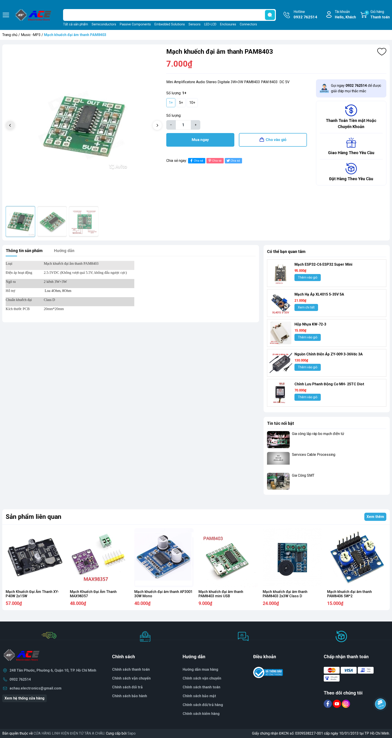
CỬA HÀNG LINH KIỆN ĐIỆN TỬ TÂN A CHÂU (69, 733)
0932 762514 (20, 679)
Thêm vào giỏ (307, 277)
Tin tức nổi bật (280, 423)
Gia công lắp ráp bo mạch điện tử (318, 434)
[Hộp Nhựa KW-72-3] (281, 333)
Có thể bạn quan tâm (286, 251)
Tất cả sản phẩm (75, 24)
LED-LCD (210, 24)
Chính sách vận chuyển (202, 678)
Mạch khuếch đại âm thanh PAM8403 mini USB (220, 594)
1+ (171, 102)
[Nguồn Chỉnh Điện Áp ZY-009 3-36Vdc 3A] (281, 363)
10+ (192, 102)
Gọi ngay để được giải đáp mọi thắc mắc (356, 88)
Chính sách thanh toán (201, 687)
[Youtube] (337, 703)
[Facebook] (328, 703)
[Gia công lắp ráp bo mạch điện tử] (278, 439)
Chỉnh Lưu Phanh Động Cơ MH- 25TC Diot (329, 384)
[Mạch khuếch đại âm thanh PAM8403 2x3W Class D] (292, 557)
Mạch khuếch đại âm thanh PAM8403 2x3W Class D (285, 594)
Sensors (195, 24)
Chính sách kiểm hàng (201, 713)
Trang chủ (9, 35)
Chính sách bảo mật (199, 696)
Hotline (305, 14)
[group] (84, 126)
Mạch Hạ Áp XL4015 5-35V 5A (319, 294)
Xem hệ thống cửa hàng (24, 698)
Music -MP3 (31, 35)
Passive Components (135, 24)
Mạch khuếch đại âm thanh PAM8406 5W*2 (349, 594)
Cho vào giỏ (276, 139)
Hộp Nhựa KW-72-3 (310, 324)
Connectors (248, 24)
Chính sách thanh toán (131, 669)
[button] (157, 125)
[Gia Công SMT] (278, 481)
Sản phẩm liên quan (33, 516)
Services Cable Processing (313, 454)
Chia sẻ (198, 160)
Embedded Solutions (169, 24)
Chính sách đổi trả (127, 687)
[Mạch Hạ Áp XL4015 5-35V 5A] (281, 303)
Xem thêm (375, 517)
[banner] (327, 502)
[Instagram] (346, 703)
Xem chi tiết (306, 307)
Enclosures (228, 24)
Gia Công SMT (303, 475)
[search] (270, 15)
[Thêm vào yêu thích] (381, 51)
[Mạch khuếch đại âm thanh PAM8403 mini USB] (228, 557)
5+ (181, 102)
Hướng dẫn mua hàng (200, 669)
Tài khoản (345, 14)
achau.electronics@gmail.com (35, 688)
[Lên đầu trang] (380, 716)
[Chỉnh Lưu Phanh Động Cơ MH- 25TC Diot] (281, 392)
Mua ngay (200, 139)
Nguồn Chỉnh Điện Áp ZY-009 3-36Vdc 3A (328, 354)
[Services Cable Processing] (278, 460)
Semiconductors (104, 24)
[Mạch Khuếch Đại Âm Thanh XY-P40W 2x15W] (35, 557)
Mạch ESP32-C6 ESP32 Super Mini (323, 264)
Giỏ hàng (378, 14)
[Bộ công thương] (268, 672)
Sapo (131, 733)
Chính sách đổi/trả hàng (203, 705)
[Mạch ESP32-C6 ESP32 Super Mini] (281, 273)
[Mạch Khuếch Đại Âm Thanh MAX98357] (99, 557)
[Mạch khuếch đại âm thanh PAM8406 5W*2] (356, 557)
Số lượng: (173, 115)
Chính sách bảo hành (129, 696)
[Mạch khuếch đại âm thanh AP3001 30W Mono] (164, 557)
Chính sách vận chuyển (131, 678)
